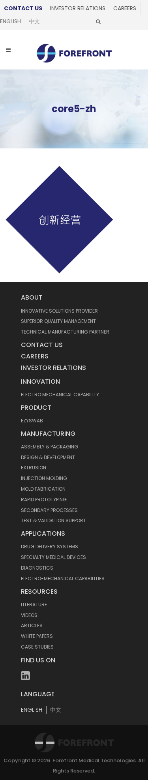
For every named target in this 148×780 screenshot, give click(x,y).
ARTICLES (32, 625)
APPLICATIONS (43, 533)
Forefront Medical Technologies (94, 760)
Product (36, 407)
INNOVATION (40, 381)
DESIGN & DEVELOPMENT (48, 457)
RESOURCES (39, 591)
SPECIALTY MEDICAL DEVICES (53, 557)
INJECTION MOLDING (44, 478)
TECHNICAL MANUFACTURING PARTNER (65, 331)
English (10, 21)
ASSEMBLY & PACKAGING (49, 446)
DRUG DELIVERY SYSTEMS (49, 546)
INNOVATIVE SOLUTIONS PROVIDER (59, 311)
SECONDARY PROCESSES (49, 510)
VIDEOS (29, 615)
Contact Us (23, 8)
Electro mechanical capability (60, 394)
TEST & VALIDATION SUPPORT (53, 520)
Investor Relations (77, 8)
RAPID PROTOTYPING (44, 499)
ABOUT (32, 297)
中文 (34, 21)
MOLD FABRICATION (43, 489)
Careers (124, 8)
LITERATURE (34, 604)
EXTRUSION (33, 467)
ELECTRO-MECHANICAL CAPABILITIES (63, 578)
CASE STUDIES (37, 646)
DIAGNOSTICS (37, 567)
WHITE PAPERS (37, 636)
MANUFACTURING (48, 433)
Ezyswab (32, 420)
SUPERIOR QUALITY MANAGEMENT (58, 321)
